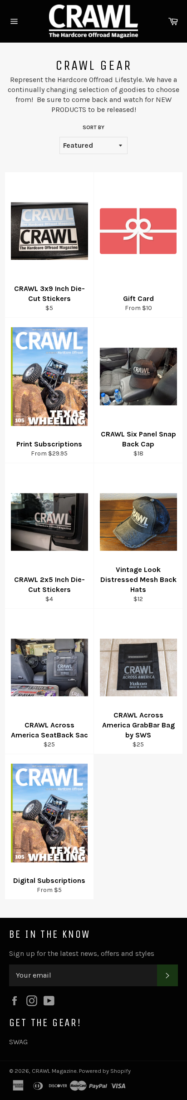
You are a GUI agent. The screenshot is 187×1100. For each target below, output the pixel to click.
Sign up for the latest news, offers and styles (81, 953)
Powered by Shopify (105, 1070)
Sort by (93, 127)
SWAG (18, 1041)
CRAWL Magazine (54, 1070)
